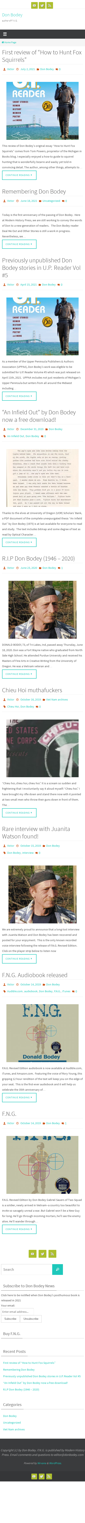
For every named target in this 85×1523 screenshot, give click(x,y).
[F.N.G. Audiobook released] (42, 1020)
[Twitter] (42, 5)
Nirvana (41, 1449)
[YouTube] (34, 5)
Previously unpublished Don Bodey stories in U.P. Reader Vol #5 (41, 265)
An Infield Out (15, 431)
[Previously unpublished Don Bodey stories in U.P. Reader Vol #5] (42, 323)
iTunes (66, 979)
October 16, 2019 (30, 693)
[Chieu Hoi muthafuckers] (42, 739)
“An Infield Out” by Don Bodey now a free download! (39, 412)
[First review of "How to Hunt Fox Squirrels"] (42, 110)
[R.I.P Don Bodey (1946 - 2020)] (42, 603)
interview (28, 842)
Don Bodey (12, 15)
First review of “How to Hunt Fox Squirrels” (41, 55)
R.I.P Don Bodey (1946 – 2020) (38, 553)
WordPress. (55, 1449)
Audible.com (15, 979)
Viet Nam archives (57, 693)
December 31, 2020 (32, 425)
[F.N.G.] (42, 1150)
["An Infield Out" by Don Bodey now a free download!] (42, 472)
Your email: (8, 1291)
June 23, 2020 (28, 562)
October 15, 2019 (30, 836)
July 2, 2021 (27, 69)
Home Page (10, 42)
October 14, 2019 (30, 973)
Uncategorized (51, 199)
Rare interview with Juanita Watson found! (36, 823)
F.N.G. (57, 979)
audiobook (31, 979)
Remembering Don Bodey (34, 190)
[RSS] (49, 5)
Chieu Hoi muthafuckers (32, 683)
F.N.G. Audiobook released (34, 964)
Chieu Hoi (13, 699)
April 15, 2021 (28, 282)
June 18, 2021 (28, 199)
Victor (10, 69)
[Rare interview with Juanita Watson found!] (42, 883)
